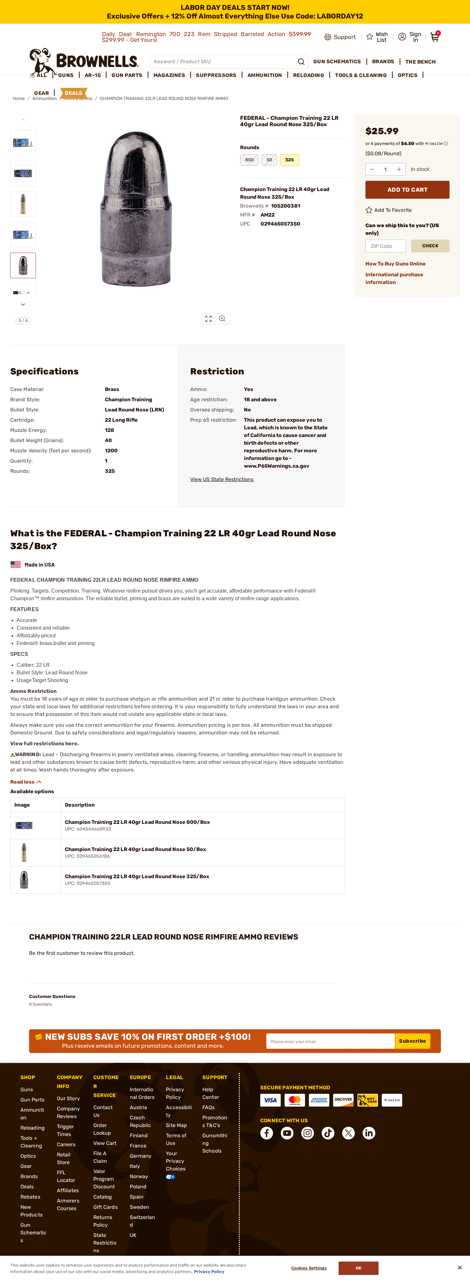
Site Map (176, 1125)
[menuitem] (41, 75)
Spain (137, 1197)
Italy (135, 1166)
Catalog (102, 1197)
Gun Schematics (33, 1232)
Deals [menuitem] (74, 93)
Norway (139, 1176)
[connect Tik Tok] (328, 1133)
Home (19, 98)
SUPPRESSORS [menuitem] (216, 75)
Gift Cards (105, 1207)
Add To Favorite (393, 210)
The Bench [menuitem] (420, 62)
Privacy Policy (209, 1271)
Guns (26, 1089)
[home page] (84, 61)
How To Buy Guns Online (395, 264)
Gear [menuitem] (41, 93)
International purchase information (394, 278)
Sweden (140, 1207)
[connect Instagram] (307, 1133)
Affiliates (68, 1190)
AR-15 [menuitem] (93, 75)
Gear (26, 1166)
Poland (138, 1187)
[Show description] (26, 782)
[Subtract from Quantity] (372, 169)
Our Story (68, 1098)
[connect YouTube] (287, 1133)
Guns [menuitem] (66, 75)
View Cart (105, 1143)
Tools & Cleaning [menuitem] (361, 75)
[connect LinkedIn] (369, 1133)
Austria (138, 1107)
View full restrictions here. (44, 743)
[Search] (301, 61)
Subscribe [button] (413, 1041)
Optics (28, 1156)
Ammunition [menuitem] (264, 75)
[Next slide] (23, 304)
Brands (29, 1176)
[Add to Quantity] (399, 169)
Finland (139, 1135)
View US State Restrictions (222, 479)
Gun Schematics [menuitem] (337, 61)
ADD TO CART (408, 189)
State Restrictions (104, 1243)
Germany (141, 1156)
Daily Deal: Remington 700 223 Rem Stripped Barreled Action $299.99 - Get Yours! (206, 37)
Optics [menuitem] (408, 75)
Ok (358, 1268)
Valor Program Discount (104, 1179)
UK (133, 1235)
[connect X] (348, 1133)
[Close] (460, 1268)
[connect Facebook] (266, 1133)
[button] (409, 37)
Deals (27, 1187)
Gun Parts (32, 1100)
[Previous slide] (23, 120)
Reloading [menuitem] (309, 75)
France (138, 1146)
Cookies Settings (309, 1268)
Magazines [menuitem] (169, 75)
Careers (66, 1144)
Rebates (30, 1197)
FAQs (208, 1107)
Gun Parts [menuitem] (127, 75)
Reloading (32, 1128)
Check (430, 246)
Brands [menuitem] (383, 61)
